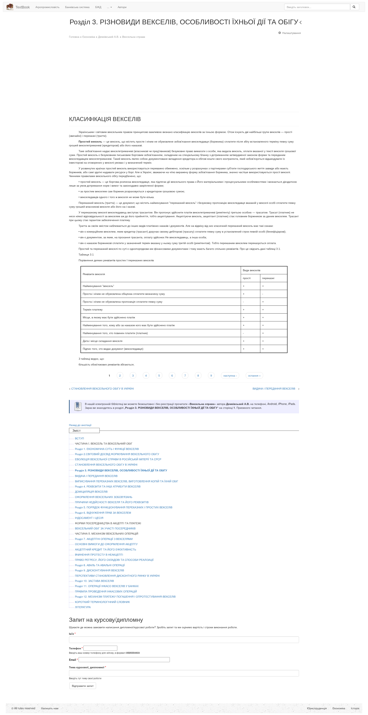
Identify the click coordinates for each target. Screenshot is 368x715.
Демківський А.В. (108, 36)
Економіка (88, 36)
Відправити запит (83, 686)
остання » (254, 375)
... (108, 7)
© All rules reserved (23, 708)
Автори (122, 7)
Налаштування (291, 33)
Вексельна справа (133, 36)
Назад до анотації (80, 425)
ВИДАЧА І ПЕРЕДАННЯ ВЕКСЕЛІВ (274, 388)
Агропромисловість (47, 7)
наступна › (230, 375)
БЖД (98, 7)
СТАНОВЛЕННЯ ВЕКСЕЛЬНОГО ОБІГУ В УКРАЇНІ (336, 23)
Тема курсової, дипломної (87, 667)
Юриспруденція (317, 708)
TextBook (23, 6)
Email (73, 660)
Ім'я (72, 634)
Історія (355, 708)
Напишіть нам (49, 708)
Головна (74, 36)
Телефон (76, 648)
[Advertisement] (184, 73)
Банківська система (77, 7)
